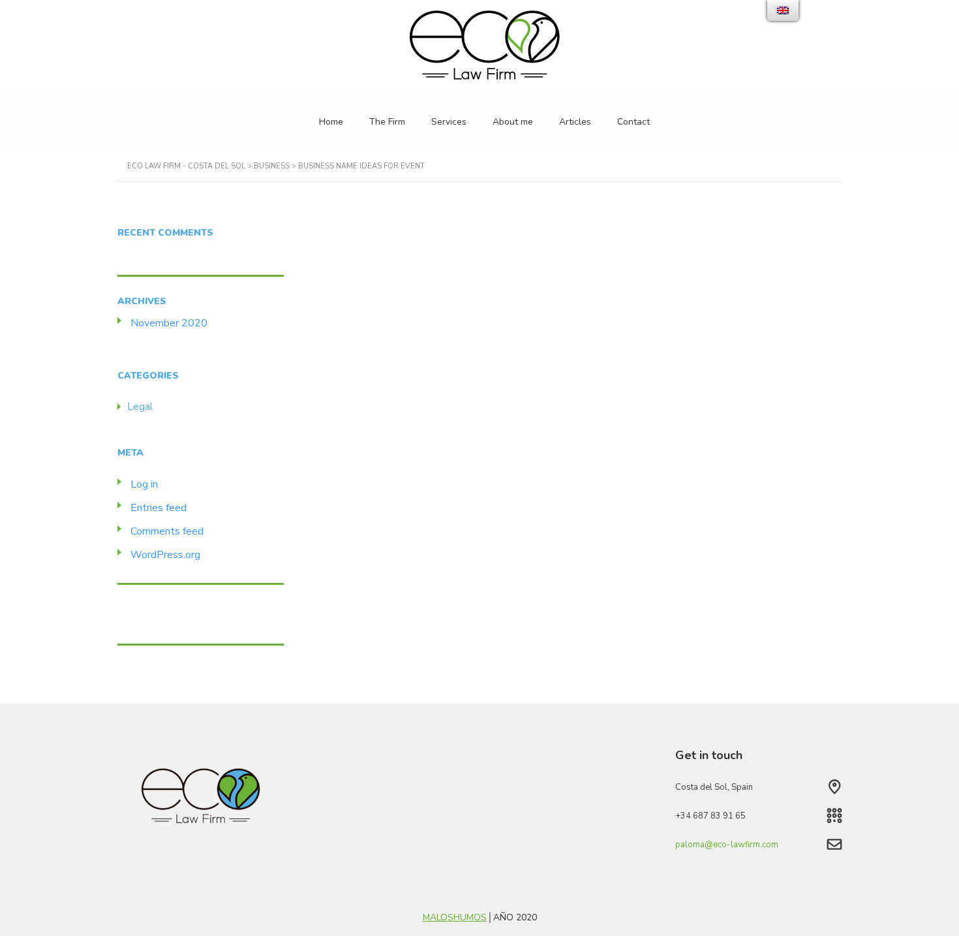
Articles (575, 122)
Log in (144, 483)
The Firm (387, 122)
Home (331, 122)
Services (448, 122)
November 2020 (168, 322)
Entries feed (158, 507)
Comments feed (167, 530)
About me (513, 122)
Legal (140, 406)
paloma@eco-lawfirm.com (726, 844)
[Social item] (124, 613)
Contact (633, 122)
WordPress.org (165, 554)
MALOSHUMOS (455, 917)
